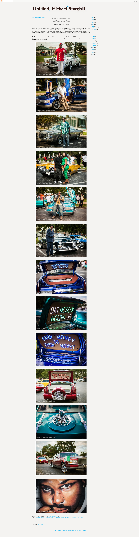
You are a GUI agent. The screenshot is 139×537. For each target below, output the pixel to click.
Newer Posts (34, 521)
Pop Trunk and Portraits (38, 17)
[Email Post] (58, 516)
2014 (93, 24)
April (94, 40)
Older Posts (88, 521)
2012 (93, 47)
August (94, 34)
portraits (74, 517)
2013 (93, 26)
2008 (93, 54)
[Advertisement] (69, 534)
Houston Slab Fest (45, 517)
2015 (93, 22)
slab (78, 517)
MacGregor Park (63, 517)
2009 (93, 52)
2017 (93, 19)
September (95, 33)
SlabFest (82, 517)
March (94, 41)
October (95, 29)
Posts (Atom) (40, 524)
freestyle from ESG (73, 38)
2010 (93, 50)
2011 (93, 49)
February (95, 43)
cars (37, 517)
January (95, 45)
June (94, 36)
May (94, 38)
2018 (93, 17)
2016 (93, 21)
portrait (69, 517)
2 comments (54, 516)
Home (61, 521)
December (95, 27)
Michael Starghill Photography (62, 530)
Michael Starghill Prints (79, 530)
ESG (39, 517)
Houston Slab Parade (54, 517)
